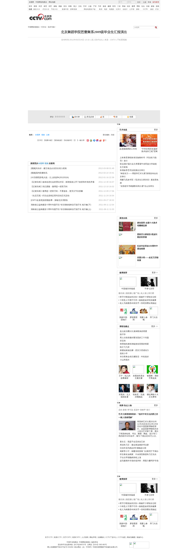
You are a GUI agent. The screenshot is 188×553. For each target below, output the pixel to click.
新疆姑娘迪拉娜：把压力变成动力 (134, 350)
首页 (30, 6)
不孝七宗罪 (149, 289)
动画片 (125, 9)
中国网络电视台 (41, 2)
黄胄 (125, 410)
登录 (139, 2)
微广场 (136, 293)
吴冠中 (136, 410)
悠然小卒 (124, 353)
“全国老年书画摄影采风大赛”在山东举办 (137, 186)
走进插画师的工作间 (128, 149)
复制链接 (58, 140)
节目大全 (54, 9)
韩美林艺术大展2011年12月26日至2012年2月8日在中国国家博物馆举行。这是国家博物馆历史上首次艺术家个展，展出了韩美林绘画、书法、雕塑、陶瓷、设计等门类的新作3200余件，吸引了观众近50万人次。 (138, 428)
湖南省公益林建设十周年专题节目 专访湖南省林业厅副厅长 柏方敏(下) (61, 205)
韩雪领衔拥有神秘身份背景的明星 (134, 344)
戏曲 (60, 6)
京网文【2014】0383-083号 (97, 545)
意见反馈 (90, 117)
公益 (90, 6)
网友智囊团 (131, 537)
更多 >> (154, 326)
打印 (40, 140)
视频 (43, 135)
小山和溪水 (125, 360)
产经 (94, 6)
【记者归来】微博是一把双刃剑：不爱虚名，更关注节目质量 (57, 191)
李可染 (130, 410)
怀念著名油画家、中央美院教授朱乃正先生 (138, 454)
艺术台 (43, 27)
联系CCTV (58, 537)
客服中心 (140, 537)
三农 (119, 6)
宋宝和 (123, 341)
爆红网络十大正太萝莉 (152, 395)
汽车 (99, 6)
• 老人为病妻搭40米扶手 (128, 303)
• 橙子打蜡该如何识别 (127, 297)
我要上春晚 (144, 318)
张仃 (148, 410)
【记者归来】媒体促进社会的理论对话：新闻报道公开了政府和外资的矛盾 (62, 182)
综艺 (50, 6)
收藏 (131, 117)
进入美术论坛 (97, 40)
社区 (128, 6)
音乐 (65, 6)
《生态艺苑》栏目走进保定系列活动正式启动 (50, 195)
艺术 (85, 6)
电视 (30, 9)
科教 (70, 6)
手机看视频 (122, 40)
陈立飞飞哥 (125, 347)
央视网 (31, 2)
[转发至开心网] (87, 140)
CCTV (145, 9)
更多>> (155, 273)
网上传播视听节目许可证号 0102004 (60, 547)
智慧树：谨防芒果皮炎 (152, 377)
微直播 (129, 293)
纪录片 (118, 9)
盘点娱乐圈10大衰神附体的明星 (133, 331)
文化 (80, 6)
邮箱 (152, 6)
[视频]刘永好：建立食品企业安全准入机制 (49, 168)
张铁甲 (143, 410)
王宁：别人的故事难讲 (124, 377)
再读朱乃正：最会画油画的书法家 (134, 445)
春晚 (55, 6)
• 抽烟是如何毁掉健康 (147, 300)
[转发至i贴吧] (97, 140)
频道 (152, 9)
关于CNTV (67, 537)
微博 (133, 6)
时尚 (114, 6)
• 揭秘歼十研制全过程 (147, 297)
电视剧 (111, 9)
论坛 (143, 6)
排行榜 (77, 117)
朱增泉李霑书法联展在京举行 (132, 170)
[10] (64, 116)
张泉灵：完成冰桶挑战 (138, 395)
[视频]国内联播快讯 (39, 173)
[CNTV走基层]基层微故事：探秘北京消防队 (49, 200)
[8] (62, 116)
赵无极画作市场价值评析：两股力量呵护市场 (139, 461)
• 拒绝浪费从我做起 (148, 303)
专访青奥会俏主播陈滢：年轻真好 (134, 356)
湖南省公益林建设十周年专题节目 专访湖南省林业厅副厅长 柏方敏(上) (61, 209)
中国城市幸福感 (128, 289)
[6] (60, 116)
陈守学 (123, 334)
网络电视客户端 (89, 9)
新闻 (35, 6)
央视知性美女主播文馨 (138, 377)
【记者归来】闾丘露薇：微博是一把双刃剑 (49, 186)
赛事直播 (73, 9)
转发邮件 (68, 140)
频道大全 (36, 9)
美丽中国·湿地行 (123, 318)
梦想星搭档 (133, 318)
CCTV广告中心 (111, 537)
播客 (137, 9)
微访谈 (121, 293)
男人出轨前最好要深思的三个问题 (134, 337)
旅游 (104, 6)
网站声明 (93, 537)
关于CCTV (49, 537)
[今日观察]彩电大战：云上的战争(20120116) (50, 177)
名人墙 (144, 293)
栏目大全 (46, 9)
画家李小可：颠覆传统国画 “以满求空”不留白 (139, 451)
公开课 (131, 9)
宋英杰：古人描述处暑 (124, 395)
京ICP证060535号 (80, 545)
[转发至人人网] (93, 140)
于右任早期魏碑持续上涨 (130, 457)
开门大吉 (154, 317)
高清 (100, 9)
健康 (109, 6)
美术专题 (51, 27)
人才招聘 (85, 537)
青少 (75, 6)
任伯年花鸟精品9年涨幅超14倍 (133, 448)
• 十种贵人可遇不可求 (128, 300)
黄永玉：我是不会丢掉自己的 (132, 442)
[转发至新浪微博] (100, 140)
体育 (45, 6)
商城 (123, 6)
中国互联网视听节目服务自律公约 (105, 547)
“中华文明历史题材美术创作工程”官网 (149, 150)
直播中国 (65, 9)
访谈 (147, 6)
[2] (56, 116)
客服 (149, 2)
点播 (47, 135)
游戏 (157, 6)
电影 (105, 9)
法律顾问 (101, 537)
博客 (138, 6)
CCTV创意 (122, 537)
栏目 (157, 9)
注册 (144, 2)
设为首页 (155, 2)
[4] (58, 116)
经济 (40, 6)
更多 (156, 130)
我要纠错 (48, 140)
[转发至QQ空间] (90, 140)
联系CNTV (76, 537)
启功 (120, 410)
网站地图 (52, 2)
